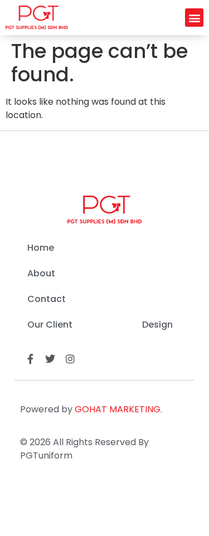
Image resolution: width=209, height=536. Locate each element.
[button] (194, 17)
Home (40, 247)
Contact (46, 299)
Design (157, 324)
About (41, 273)
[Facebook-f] (30, 359)
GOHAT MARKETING (118, 409)
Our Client (49, 324)
